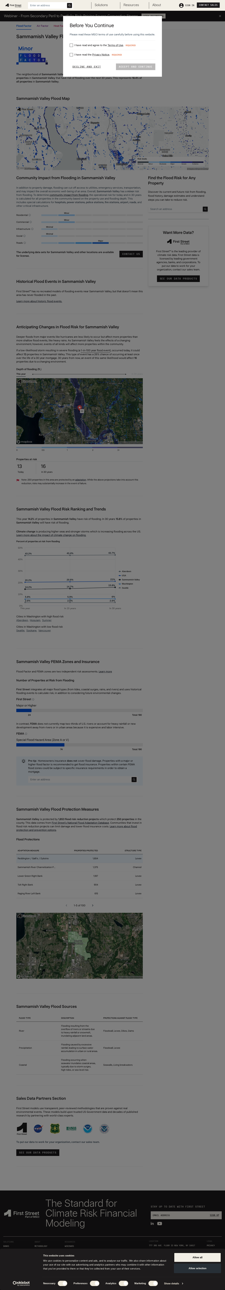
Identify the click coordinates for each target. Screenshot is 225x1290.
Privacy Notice (100, 54)
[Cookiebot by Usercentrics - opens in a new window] (21, 1283)
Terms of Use (115, 45)
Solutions (101, 5)
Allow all (198, 1257)
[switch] (94, 1283)
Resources (131, 5)
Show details (171, 1283)
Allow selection (198, 1268)
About (156, 5)
